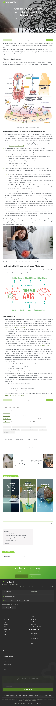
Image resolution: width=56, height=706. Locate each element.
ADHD (32, 643)
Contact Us (33, 619)
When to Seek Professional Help (10, 540)
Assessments (6, 617)
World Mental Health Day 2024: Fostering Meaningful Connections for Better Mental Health (28, 487)
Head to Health (6, 416)
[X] (14, 607)
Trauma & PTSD (34, 638)
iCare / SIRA (25, 695)
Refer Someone (34, 622)
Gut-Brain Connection (15, 430)
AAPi (50, 695)
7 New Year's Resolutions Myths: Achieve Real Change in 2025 (15, 462)
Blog (5, 669)
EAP (5, 627)
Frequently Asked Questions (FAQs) (11, 541)
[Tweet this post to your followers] (27, 447)
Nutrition (12, 432)
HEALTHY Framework (33, 430)
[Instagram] (3, 607)
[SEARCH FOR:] (28, 522)
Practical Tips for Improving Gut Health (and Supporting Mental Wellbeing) (18, 536)
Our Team (6, 654)
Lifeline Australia (6, 413)
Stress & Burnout (34, 641)
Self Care (36, 439)
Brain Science (8, 439)
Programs (6, 622)
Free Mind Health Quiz (36, 627)
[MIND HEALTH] (9, 2)
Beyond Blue (5, 410)
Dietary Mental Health (17, 427)
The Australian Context (9, 538)
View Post (11, 493)
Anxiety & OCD (34, 633)
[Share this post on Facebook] (24, 447)
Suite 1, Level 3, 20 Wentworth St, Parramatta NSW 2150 (16, 601)
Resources (6, 667)
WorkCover (31, 695)
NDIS (5, 634)
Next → (50, 40)
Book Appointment (22, 576)
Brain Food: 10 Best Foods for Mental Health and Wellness (45, 486)
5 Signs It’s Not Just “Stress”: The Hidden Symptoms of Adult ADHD (11, 487)
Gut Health (35, 427)
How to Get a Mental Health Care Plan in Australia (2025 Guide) (40, 462)
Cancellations (39, 703)
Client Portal (33, 624)
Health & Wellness (19, 439)
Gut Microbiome (42, 427)
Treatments (6, 619)
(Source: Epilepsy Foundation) (16, 146)
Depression (33, 636)
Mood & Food (6, 432)
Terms (36, 703)
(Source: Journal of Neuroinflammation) (14, 395)
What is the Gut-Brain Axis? (10, 533)
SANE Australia (6, 422)
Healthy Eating (24, 430)
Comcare (36, 695)
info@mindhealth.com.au (10, 596)
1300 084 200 (36, 576)
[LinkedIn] (10, 607)
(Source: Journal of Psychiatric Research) (15, 327)
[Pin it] (29, 447)
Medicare (6, 632)
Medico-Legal (7, 629)
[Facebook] (7, 607)
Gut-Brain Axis (6, 430)
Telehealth (6, 624)
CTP (40, 695)
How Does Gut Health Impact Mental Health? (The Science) (15, 535)
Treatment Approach (8, 656)
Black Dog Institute (7, 419)
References (7, 543)
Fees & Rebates (7, 664)
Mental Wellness (43, 430)
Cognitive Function (7, 427)
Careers (5, 672)
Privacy (32, 703)
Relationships (34, 646)
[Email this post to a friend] (32, 447)
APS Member (45, 695)
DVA (20, 695)
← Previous (7, 40)
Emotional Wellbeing (27, 427)
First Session (6, 661)
